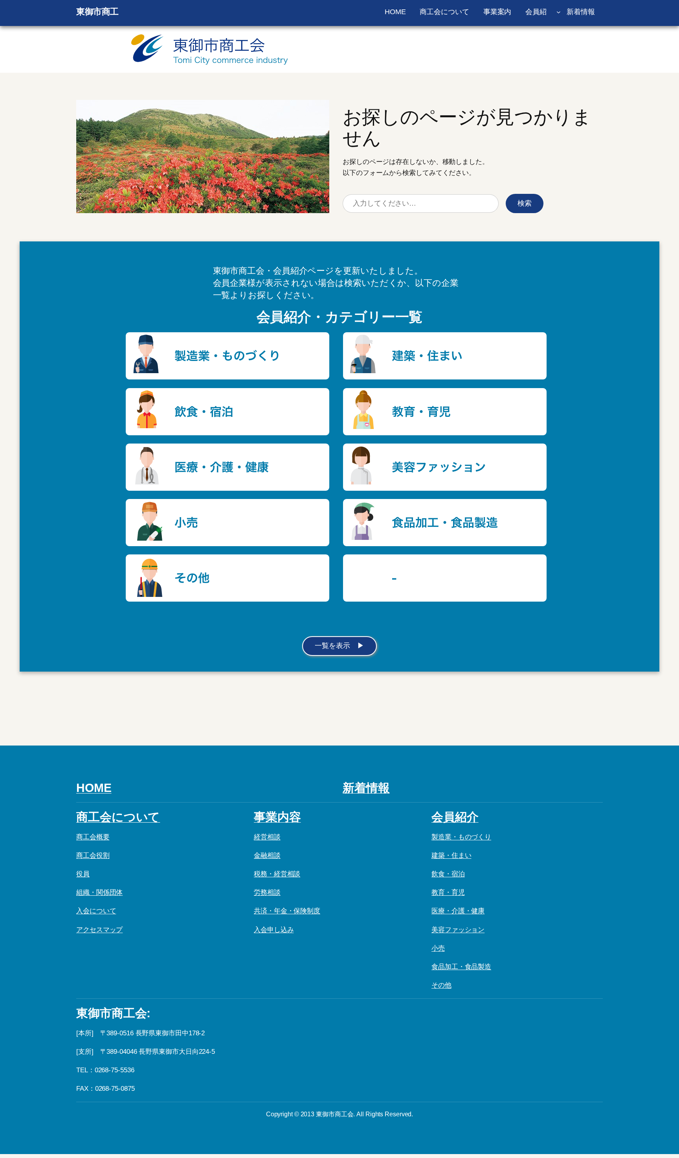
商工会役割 (93, 855)
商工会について (118, 816)
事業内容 (277, 816)
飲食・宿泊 (448, 874)
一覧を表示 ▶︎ (339, 646)
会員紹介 (455, 816)
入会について (96, 911)
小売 (438, 948)
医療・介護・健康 (457, 911)
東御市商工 (97, 12)
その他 (441, 985)
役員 (83, 874)
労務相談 (267, 892)
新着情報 (366, 787)
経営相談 (267, 837)
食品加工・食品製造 (461, 966)
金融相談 (267, 855)
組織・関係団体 (99, 892)
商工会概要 (93, 837)
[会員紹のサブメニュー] (558, 12)
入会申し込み (274, 929)
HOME (94, 787)
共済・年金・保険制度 (287, 911)
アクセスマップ (99, 929)
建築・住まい (451, 855)
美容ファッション (457, 929)
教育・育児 (448, 892)
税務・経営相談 (277, 874)
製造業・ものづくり (461, 837)
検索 (525, 203)
